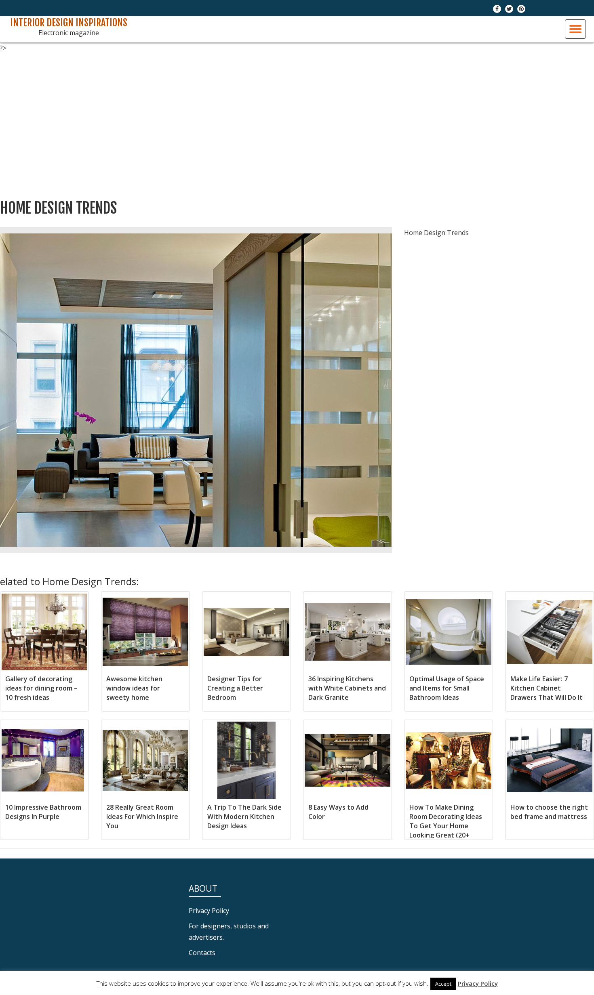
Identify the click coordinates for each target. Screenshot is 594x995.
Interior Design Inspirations (68, 23)
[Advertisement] (297, 121)
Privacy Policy (209, 910)
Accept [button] (443, 983)
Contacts (202, 952)
